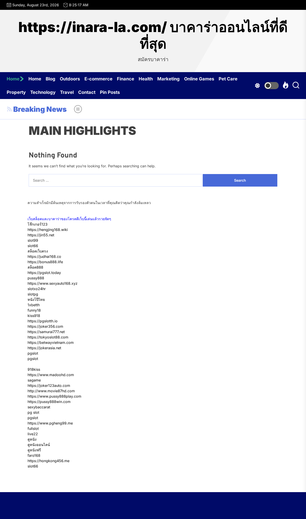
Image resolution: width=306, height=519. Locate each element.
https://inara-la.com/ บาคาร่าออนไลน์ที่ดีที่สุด (153, 35)
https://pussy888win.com (49, 401)
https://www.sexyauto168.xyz (53, 283)
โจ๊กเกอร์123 (37, 224)
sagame (34, 380)
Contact (86, 92)
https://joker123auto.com (49, 385)
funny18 (34, 310)
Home (13, 79)
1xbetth (34, 305)
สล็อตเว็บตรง (38, 251)
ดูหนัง (32, 439)
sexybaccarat (39, 407)
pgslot (33, 353)
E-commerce (98, 79)
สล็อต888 (35, 267)
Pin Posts (110, 92)
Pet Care (228, 79)
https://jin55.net (41, 235)
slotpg (33, 294)
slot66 (33, 245)
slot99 (33, 240)
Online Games (199, 79)
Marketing (168, 79)
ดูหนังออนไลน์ (39, 444)
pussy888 (36, 278)
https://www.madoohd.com (51, 375)
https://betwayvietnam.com (51, 342)
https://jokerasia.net (44, 348)
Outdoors (70, 79)
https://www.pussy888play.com (54, 396)
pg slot (33, 412)
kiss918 (34, 315)
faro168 (34, 455)
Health (146, 79)
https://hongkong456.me (48, 461)
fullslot (33, 428)
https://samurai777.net (46, 331)
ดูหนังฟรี (34, 450)
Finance (125, 79)
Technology (43, 92)
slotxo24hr (37, 288)
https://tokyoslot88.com (48, 337)
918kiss (34, 369)
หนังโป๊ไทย (36, 299)
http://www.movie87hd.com (51, 391)
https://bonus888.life (45, 262)
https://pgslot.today (44, 272)
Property (16, 92)
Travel (67, 92)
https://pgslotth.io (43, 321)
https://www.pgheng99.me (50, 423)
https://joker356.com (45, 326)
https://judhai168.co (44, 256)
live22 (33, 434)
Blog (50, 79)
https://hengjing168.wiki (48, 229)
